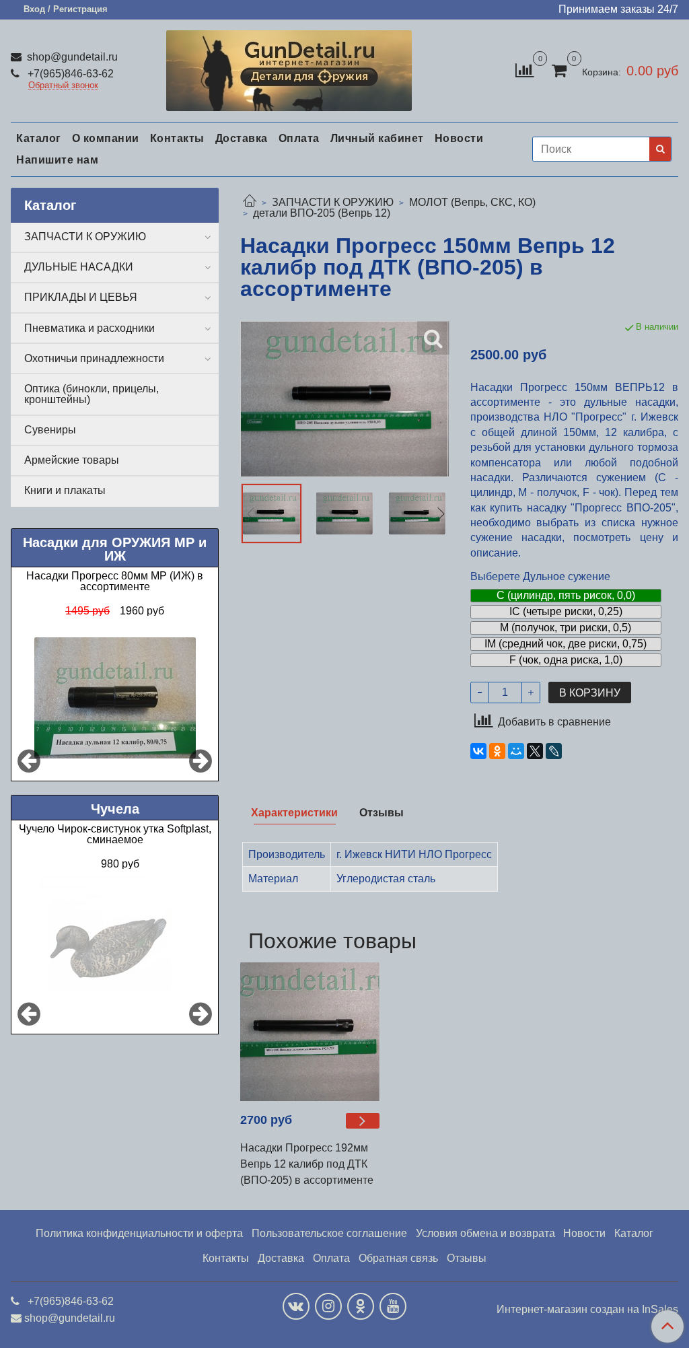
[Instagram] (328, 1306)
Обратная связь (398, 1258)
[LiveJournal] (554, 751)
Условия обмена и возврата (485, 1233)
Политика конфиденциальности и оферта (139, 1233)
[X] (535, 751)
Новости (459, 138)
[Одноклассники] (497, 751)
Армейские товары (71, 460)
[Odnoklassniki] (360, 1306)
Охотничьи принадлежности (94, 358)
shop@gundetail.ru (71, 57)
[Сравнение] (524, 69)
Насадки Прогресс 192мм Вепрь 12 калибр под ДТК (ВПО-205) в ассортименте (306, 1164)
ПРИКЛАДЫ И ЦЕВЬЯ (80, 297)
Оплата (299, 138)
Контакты (177, 138)
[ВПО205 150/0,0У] (271, 513)
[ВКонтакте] (478, 751)
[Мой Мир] (516, 751)
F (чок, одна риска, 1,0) (565, 660)
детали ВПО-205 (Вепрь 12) (321, 213)
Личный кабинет (377, 138)
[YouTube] (392, 1306)
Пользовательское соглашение (329, 1233)
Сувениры (50, 429)
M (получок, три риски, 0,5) (565, 627)
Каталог (38, 138)
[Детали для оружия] (288, 67)
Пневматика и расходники (89, 328)
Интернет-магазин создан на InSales (587, 1309)
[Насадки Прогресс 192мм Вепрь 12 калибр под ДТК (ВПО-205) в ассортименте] (309, 1031)
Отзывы (466, 1258)
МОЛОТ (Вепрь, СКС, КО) (472, 202)
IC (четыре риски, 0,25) (565, 611)
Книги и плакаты (65, 490)
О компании (105, 138)
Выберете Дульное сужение (540, 576)
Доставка (241, 138)
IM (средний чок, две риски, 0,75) (565, 643)
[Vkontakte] (296, 1306)
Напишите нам (57, 160)
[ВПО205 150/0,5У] (417, 513)
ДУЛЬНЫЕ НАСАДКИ (78, 267)
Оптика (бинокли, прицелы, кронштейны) (91, 394)
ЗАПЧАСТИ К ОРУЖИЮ (333, 202)
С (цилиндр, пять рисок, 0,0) (566, 595)
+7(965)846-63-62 (69, 73)
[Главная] (249, 202)
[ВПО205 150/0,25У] (344, 513)
